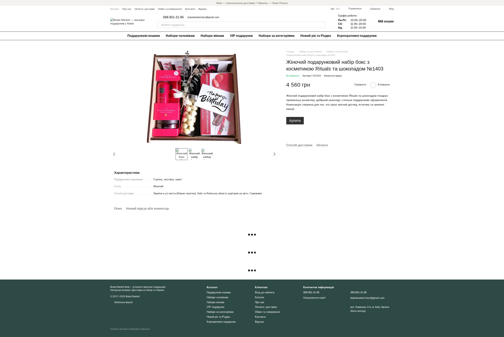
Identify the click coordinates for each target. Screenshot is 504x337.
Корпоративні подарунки (357, 35)
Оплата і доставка (144, 9)
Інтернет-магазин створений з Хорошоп (130, 329)
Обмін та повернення (170, 9)
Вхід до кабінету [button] (265, 292)
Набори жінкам (212, 35)
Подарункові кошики (143, 35)
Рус (338, 9)
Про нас (126, 9)
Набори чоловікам (180, 35)
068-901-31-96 (173, 17)
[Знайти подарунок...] (322, 25)
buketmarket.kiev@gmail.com (203, 17)
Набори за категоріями (277, 35)
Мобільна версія (123, 302)
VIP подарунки (241, 35)
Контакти (190, 9)
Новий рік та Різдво (315, 35)
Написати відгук (333, 75)
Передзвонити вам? (314, 297)
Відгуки (202, 9)
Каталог (114, 9)
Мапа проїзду (358, 311)
